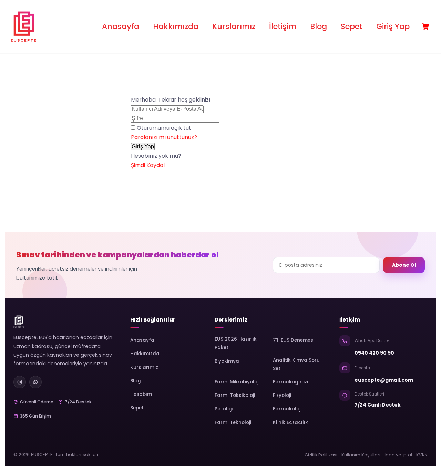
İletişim (282, 26)
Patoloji (224, 408)
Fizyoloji (282, 395)
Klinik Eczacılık (290, 422)
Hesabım (141, 394)
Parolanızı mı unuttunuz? (164, 137)
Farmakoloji (287, 408)
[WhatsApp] (35, 382)
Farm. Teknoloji (233, 422)
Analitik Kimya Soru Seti (296, 364)
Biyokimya (227, 361)
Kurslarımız (233, 26)
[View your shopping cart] (426, 26)
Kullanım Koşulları (360, 455)
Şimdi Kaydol (148, 165)
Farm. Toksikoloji (235, 395)
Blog (318, 26)
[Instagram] (19, 382)
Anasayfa (120, 26)
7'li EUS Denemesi (293, 340)
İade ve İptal (398, 455)
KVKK (422, 455)
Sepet (351, 26)
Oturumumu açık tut (164, 128)
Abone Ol (404, 265)
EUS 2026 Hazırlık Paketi (236, 343)
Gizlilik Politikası (321, 455)
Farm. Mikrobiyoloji (237, 382)
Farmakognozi (290, 382)
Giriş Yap (393, 26)
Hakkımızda (175, 26)
